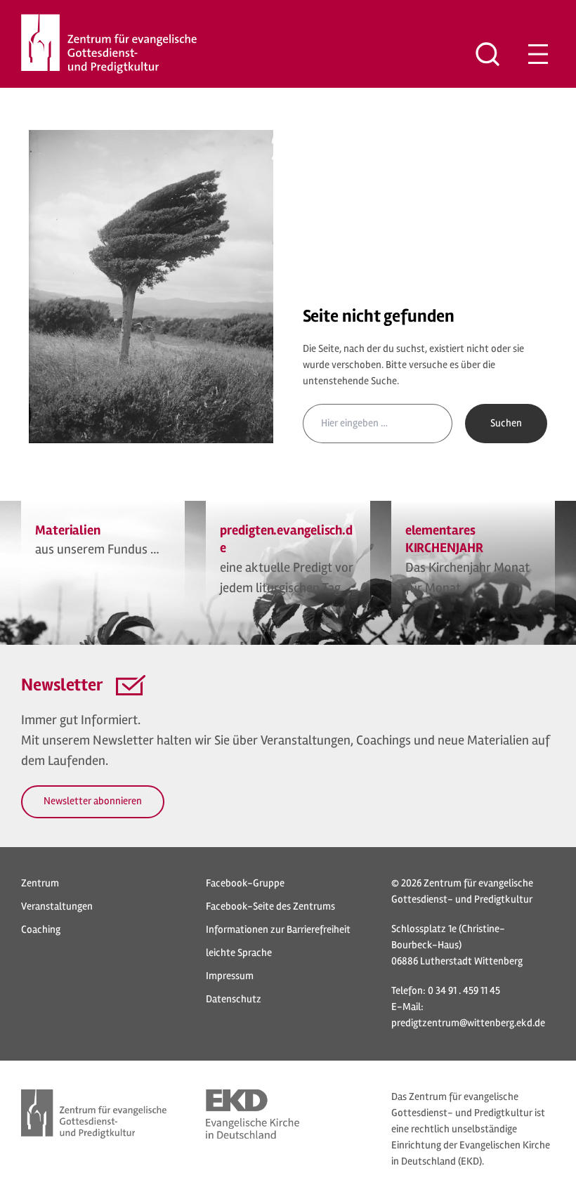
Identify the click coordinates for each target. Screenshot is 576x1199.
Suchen (506, 423)
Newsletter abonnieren (93, 801)
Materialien (67, 530)
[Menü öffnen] (538, 54)
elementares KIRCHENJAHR (444, 539)
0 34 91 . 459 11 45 (464, 990)
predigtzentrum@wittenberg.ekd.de (468, 1023)
